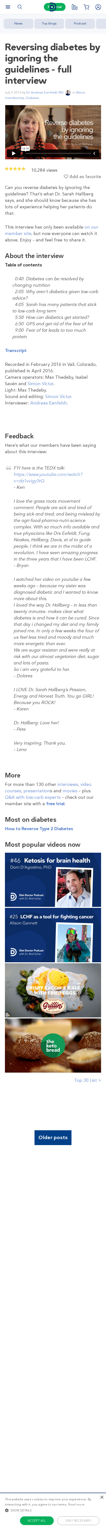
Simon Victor (40, 384)
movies (70, 791)
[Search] (20, 7)
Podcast (80, 23)
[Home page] (53, 7)
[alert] (53, 1511)
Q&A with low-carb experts (33, 797)
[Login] (98, 7)
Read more (76, 1504)
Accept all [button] (37, 1520)
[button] (53, 1510)
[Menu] (8, 7)
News (18, 23)
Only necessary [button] (78, 1520)
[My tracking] (74, 7)
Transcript (16, 350)
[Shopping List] (86, 7)
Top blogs (49, 23)
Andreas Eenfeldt (48, 403)
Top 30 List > (87, 1080)
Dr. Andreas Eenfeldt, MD (45, 92)
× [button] (102, 1497)
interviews (67, 784)
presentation (36, 791)
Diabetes (32, 98)
